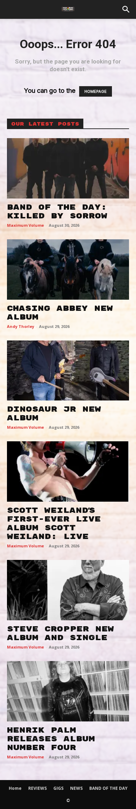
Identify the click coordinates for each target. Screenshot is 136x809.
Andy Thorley (20, 326)
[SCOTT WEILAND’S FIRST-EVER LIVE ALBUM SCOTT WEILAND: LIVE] (68, 471)
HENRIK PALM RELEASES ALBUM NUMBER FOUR (51, 739)
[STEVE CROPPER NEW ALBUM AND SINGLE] (68, 590)
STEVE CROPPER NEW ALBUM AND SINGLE (60, 633)
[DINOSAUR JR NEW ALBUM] (68, 370)
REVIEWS (37, 788)
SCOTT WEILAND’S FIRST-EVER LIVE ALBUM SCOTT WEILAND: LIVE (54, 523)
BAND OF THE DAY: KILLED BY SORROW (57, 211)
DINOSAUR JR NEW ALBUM (54, 413)
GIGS (58, 788)
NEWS (76, 788)
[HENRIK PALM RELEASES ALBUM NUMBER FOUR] (68, 691)
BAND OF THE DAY (108, 788)
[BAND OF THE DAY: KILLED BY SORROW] (68, 168)
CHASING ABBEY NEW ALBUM (60, 313)
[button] (126, 9)
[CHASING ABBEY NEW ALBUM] (68, 269)
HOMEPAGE (95, 91)
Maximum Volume (25, 225)
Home (15, 788)
